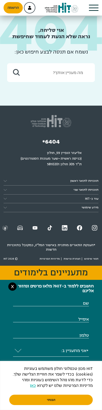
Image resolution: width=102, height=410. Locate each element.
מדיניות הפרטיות (50, 259)
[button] (93, 8)
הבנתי (51, 400)
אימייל (83, 319)
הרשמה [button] (13, 7)
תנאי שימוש (91, 259)
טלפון (84, 335)
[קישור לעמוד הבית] (61, 8)
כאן (33, 386)
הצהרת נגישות (72, 259)
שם (86, 303)
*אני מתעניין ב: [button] (74, 351)
